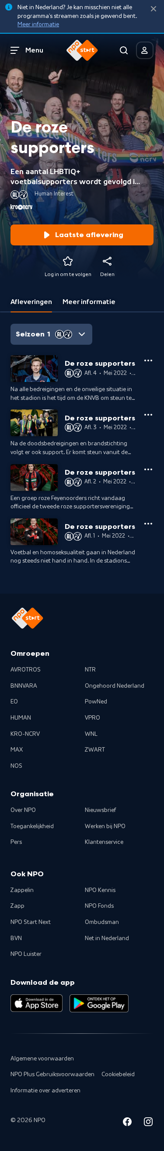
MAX (16, 750)
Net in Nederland (107, 938)
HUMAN (20, 718)
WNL (91, 734)
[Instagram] (148, 1123)
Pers (16, 842)
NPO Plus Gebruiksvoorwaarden (52, 1074)
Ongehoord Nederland (114, 686)
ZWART (95, 750)
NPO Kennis (100, 890)
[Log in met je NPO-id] (145, 50)
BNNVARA (23, 686)
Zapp (17, 906)
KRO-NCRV (25, 734)
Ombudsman (102, 922)
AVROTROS (25, 670)
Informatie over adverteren (45, 1091)
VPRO (92, 718)
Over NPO (23, 810)
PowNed (96, 702)
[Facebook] (127, 1123)
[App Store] (36, 1003)
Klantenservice (104, 842)
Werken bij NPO (105, 826)
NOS (16, 766)
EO (14, 702)
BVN (16, 938)
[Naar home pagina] (82, 50)
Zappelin (22, 890)
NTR (90, 670)
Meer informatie (38, 24)
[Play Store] (99, 1003)
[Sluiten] (153, 8)
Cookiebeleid (118, 1074)
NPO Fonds (99, 906)
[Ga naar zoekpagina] (123, 50)
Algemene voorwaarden (42, 1059)
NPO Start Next (30, 922)
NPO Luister (26, 954)
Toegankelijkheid (32, 826)
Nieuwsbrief (100, 810)
